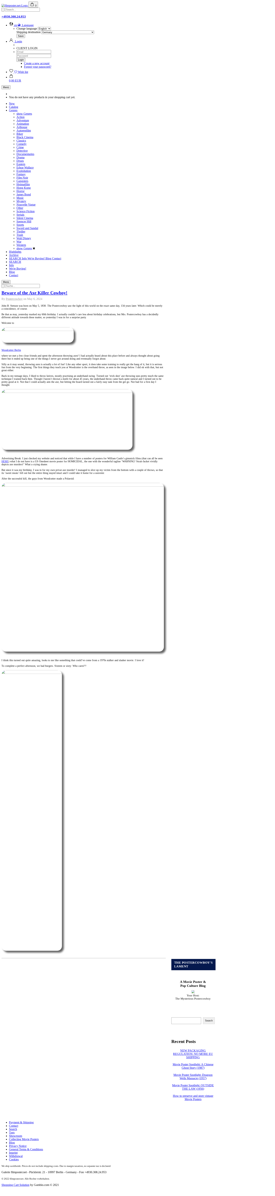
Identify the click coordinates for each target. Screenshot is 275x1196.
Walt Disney (23, 238)
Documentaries (25, 154)
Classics (21, 140)
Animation (22, 123)
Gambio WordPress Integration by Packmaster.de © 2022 (157, 1188)
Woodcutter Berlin (11, 350)
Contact (56, 258)
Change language (26, 28)
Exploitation (23, 170)
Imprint (13, 1152)
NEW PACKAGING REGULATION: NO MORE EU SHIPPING (193, 1054)
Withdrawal (16, 1156)
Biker (19, 133)
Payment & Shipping (21, 1122)
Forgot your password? (37, 66)
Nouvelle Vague (26, 204)
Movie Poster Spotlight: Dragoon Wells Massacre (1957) (193, 1076)
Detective (22, 150)
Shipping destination (28, 32)
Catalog (13, 107)
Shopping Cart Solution (15, 1184)
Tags (12, 1132)
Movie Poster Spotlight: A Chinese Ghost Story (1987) (193, 1066)
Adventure (22, 120)
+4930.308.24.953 (13, 16)
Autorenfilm (23, 130)
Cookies (14, 1159)
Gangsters (22, 181)
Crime (20, 147)
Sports (20, 224)
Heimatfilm (23, 184)
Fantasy (21, 174)
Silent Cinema (24, 218)
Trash (19, 234)
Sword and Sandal (27, 228)
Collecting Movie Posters (24, 1139)
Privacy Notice (18, 1146)
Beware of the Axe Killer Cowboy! (34, 292)
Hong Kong (23, 187)
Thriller (20, 231)
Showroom (15, 1135)
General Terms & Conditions (26, 1149)
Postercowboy (14, 298)
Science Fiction (25, 211)
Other (19, 208)
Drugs (20, 160)
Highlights (15, 251)
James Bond (23, 194)
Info (25, 258)
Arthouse (21, 127)
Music (20, 197)
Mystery (21, 201)
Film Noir (22, 177)
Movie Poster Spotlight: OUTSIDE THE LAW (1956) (193, 1087)
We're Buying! (36, 258)
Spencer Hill (23, 221)
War (18, 241)
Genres (13, 110)
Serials (20, 214)
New (12, 103)
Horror (20, 191)
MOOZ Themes (110, 1188)
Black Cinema (24, 137)
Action (20, 117)
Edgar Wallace (25, 167)
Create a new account (36, 63)
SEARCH (15, 258)
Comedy (21, 144)
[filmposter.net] (14, 5)
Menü (6, 87)
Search (209, 1020)
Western (21, 245)
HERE (4, 461)
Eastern (20, 164)
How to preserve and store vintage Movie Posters (193, 1097)
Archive (14, 255)
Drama (20, 157)
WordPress (130, 1188)
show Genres (24, 113)
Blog (48, 258)
